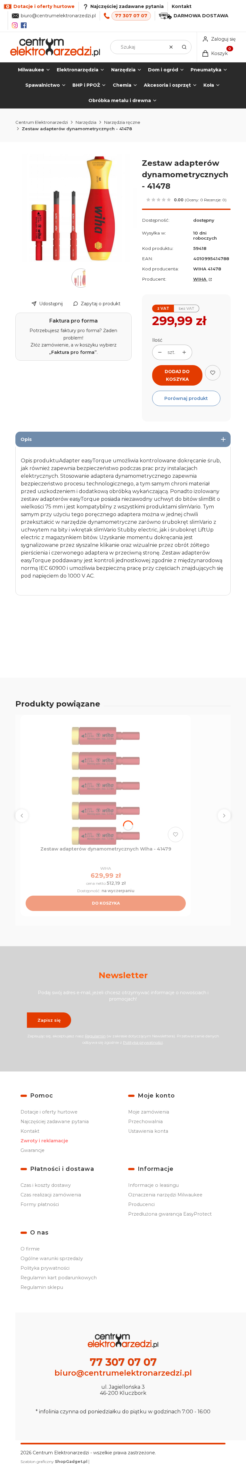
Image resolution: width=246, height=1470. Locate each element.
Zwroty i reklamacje (44, 1141)
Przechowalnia (145, 1121)
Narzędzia (86, 122)
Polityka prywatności (45, 1268)
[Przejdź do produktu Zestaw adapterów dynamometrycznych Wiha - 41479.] (106, 782)
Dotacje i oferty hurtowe (49, 1112)
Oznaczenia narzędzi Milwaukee (165, 1195)
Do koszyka (106, 903)
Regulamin (95, 1036)
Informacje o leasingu (153, 1185)
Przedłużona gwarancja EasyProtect (170, 1214)
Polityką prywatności (143, 1042)
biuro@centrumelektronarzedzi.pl (58, 16)
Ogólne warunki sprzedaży (51, 1258)
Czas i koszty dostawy (45, 1185)
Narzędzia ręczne (122, 122)
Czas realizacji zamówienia (50, 1195)
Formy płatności (39, 1204)
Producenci (141, 1204)
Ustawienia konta (148, 1131)
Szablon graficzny (53, 1461)
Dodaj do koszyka (177, 375)
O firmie (30, 1249)
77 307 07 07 (131, 16)
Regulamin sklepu (41, 1287)
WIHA (200, 279)
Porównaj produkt (186, 398)
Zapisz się (49, 1020)
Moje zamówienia (148, 1112)
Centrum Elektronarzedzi (41, 122)
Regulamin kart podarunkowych (58, 1278)
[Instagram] (15, 25)
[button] (184, 47)
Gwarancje (32, 1150)
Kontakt (182, 6)
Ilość (157, 340)
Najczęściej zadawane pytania (54, 1121)
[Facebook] (24, 25)
